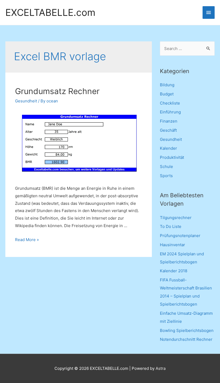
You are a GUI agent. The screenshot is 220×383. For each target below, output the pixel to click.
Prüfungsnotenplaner (180, 235)
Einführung (170, 111)
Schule (166, 166)
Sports (166, 175)
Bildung (167, 84)
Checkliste (170, 103)
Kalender (168, 148)
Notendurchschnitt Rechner (186, 339)
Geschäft (168, 130)
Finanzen (168, 121)
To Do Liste (170, 226)
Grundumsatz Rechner (57, 91)
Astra (161, 368)
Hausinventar (172, 244)
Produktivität (172, 157)
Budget (167, 93)
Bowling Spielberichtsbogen (187, 330)
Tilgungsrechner (176, 217)
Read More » (27, 239)
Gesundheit (26, 100)
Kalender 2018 (173, 270)
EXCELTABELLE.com (50, 12)
